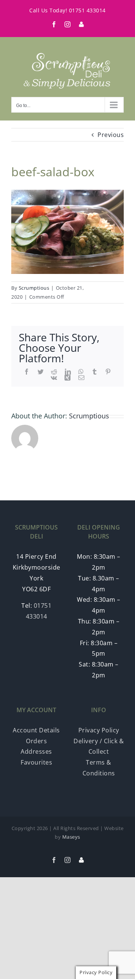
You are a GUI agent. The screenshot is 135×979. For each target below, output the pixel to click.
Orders (36, 741)
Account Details (36, 730)
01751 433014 (87, 10)
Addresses (36, 751)
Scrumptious (34, 287)
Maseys (71, 836)
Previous (111, 135)
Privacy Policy (98, 730)
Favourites (36, 762)
